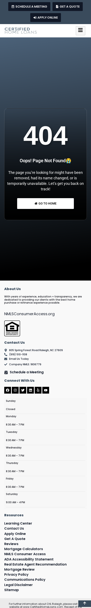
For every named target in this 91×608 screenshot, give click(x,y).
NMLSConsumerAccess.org (29, 313)
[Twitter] (22, 390)
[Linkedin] (30, 390)
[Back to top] (84, 603)
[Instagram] (15, 390)
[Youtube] (45, 390)
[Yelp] (38, 390)
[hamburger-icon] (80, 30)
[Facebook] (7, 390)
